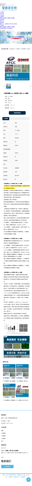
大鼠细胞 (4, 18)
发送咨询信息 (17, 112)
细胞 (1, 18)
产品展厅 (2, 25)
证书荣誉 (2, 28)
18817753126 (2, 3)
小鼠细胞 (13, 18)
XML (6, 477)
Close (3, 24)
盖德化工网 (16, 477)
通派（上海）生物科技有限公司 (9, 475)
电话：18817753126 (8, 423)
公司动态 (15, 24)
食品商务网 (22, 477)
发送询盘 (7, 466)
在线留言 (10, 28)
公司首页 (7, 24)
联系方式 (6, 28)
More (2, 441)
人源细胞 (8, 18)
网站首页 (12, 48)
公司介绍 (11, 24)
